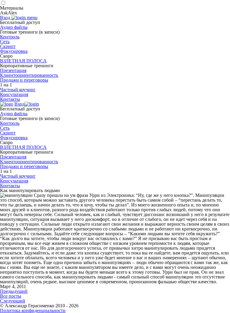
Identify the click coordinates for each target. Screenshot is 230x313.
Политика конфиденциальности (33, 310)
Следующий (12, 300)
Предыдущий (14, 291)
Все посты (10, 296)
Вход (5, 17)
